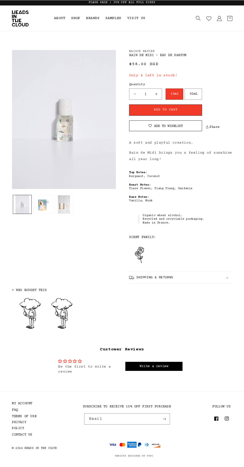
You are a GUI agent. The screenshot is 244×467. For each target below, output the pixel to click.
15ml (175, 94)
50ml (194, 94)
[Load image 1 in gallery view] (22, 204)
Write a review (154, 366)
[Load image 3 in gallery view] (64, 204)
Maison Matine (142, 51)
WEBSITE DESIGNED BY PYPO (134, 456)
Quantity (137, 84)
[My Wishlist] (208, 18)
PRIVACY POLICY (19, 425)
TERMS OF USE (24, 416)
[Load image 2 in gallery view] (43, 204)
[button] (198, 18)
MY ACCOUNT (22, 403)
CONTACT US (22, 435)
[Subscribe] (164, 419)
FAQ (15, 410)
